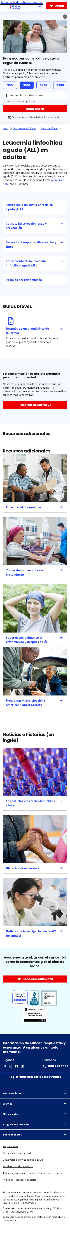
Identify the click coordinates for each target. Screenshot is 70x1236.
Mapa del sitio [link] (10, 1146)
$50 (10, 85)
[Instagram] (11, 1066)
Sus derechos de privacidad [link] (18, 1166)
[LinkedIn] (22, 1066)
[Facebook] (16, 1066)
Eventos (7, 1103)
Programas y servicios (16, 1124)
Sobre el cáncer (12, 1093)
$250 (43, 85)
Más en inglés (11, 1114)
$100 (26, 85)
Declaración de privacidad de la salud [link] (23, 1159)
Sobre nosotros (12, 1134)
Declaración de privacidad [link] (17, 1153)
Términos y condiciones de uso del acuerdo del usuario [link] (32, 1173)
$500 (60, 85)
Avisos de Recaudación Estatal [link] (19, 1179)
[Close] (65, 16)
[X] (5, 1066)
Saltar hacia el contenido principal (22, 2)
